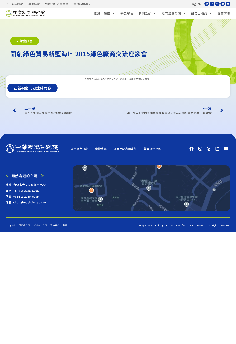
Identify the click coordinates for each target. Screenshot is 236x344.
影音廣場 (223, 13)
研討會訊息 (24, 41)
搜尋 (65, 225)
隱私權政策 (24, 225)
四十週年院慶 (14, 4)
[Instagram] (212, 4)
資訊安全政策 (40, 225)
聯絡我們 (54, 225)
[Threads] (217, 4)
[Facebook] (206, 4)
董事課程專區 (82, 4)
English (196, 4)
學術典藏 (34, 4)
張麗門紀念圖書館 (56, 4)
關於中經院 (102, 13)
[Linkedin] (222, 4)
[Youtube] (228, 4)
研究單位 (126, 13)
